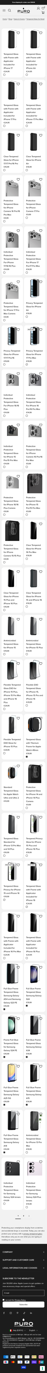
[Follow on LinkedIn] (31, 1313)
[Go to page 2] (29, 1216)
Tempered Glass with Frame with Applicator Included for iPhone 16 (33, 893)
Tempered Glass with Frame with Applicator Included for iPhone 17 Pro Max (34, 112)
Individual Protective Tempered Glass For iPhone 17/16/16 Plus (11, 259)
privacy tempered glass (33, 1234)
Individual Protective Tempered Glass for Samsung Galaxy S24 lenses (12, 1190)
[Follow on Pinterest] (17, 1313)
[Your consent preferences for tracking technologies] (42, 1368)
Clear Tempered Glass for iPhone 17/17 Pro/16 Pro (11, 160)
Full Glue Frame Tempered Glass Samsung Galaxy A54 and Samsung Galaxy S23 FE (12, 995)
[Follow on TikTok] (24, 1313)
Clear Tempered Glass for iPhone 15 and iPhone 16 (34, 596)
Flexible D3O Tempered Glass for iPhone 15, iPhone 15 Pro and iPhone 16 (34, 692)
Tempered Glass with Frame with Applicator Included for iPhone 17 (11, 61)
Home (5, 19)
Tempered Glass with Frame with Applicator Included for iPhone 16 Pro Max (12, 944)
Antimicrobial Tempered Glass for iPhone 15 (11, 644)
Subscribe (23, 1304)
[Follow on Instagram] (10, 1313)
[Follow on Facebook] (4, 1313)
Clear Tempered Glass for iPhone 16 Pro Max (33, 549)
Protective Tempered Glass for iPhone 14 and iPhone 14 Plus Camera (34, 794)
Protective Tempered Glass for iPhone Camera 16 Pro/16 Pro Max (12, 207)
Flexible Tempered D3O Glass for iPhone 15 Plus (12, 743)
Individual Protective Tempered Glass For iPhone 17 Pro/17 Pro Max (33, 259)
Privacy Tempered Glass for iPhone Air (34, 306)
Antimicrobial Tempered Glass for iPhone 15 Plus (34, 644)
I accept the (15, 1300)
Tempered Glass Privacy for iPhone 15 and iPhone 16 (12, 890)
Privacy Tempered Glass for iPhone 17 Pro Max (34, 354)
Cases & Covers (19, 19)
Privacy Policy (20, 1300)
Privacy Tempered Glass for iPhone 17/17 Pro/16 (12, 354)
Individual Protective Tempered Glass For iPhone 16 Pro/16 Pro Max (33, 402)
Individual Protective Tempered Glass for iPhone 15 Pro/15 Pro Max (11, 453)
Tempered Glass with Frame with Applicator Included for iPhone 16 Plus (33, 944)
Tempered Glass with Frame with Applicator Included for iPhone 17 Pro (11, 112)
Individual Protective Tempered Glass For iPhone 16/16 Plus (11, 402)
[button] (18, 33)
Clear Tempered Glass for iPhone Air (33, 160)
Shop (10, 19)
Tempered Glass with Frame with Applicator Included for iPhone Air (33, 61)
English (32, 1330)
